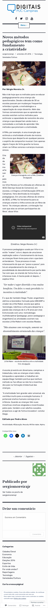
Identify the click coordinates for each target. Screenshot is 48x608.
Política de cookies (20, 598)
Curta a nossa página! (12, 584)
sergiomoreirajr (8, 54)
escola (26, 425)
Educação (18, 425)
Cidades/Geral (9, 551)
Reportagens (8, 572)
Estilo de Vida (8, 566)
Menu (23, 25)
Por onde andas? (10, 569)
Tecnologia (38, 54)
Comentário (36, 534)
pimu (43, 425)
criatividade (8, 425)
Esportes (6, 563)
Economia (7, 554)
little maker (35, 425)
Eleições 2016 (8, 560)
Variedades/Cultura (9, 57)
